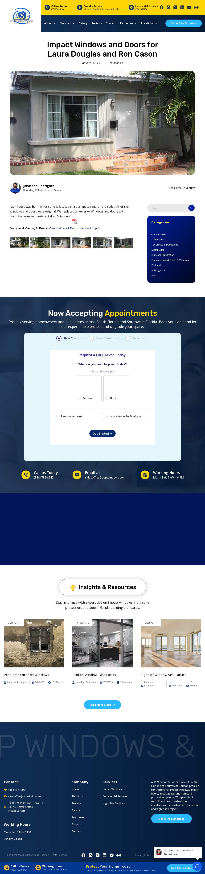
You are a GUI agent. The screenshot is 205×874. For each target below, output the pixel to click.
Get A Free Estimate (184, 23)
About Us (77, 796)
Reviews (97, 23)
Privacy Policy (143, 855)
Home (75, 789)
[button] (50, 23)
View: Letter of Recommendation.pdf (74, 228)
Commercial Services (115, 796)
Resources (78, 817)
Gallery (83, 23)
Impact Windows (112, 789)
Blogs (75, 824)
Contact (111, 23)
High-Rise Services (114, 803)
